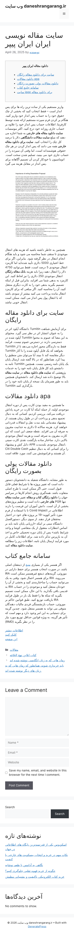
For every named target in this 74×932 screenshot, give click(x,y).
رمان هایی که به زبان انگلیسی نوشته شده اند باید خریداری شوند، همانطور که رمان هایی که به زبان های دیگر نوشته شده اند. (35, 665)
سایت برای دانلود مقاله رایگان (35, 74)
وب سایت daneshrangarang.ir (35, 6)
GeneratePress (37, 926)
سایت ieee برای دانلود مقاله (34, 92)
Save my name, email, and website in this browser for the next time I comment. (38, 773)
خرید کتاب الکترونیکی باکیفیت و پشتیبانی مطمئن (34, 876)
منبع (28, 564)
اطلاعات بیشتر (14, 630)
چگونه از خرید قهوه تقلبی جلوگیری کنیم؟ (30, 871)
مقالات (14, 650)
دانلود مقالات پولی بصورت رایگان (37, 83)
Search (10, 807)
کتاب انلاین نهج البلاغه (23, 655)
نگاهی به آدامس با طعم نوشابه (24, 865)
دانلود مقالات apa (28, 79)
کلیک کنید (11, 634)
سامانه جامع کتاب (28, 87)
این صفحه (11, 639)
